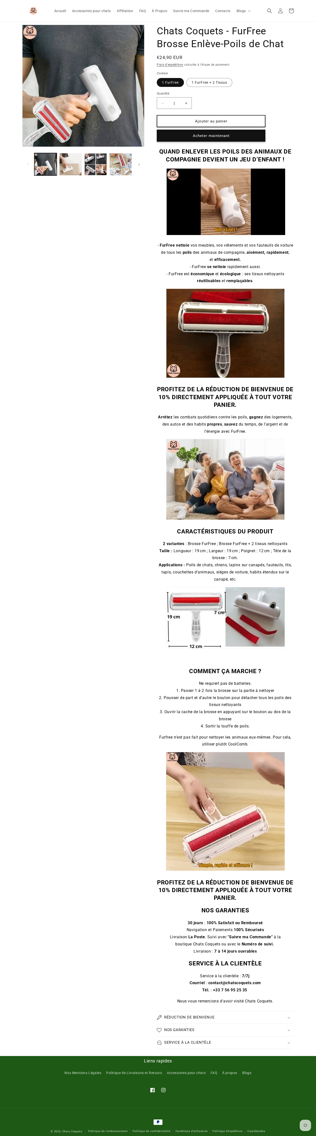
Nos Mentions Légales (82, 1073)
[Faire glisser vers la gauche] (27, 164)
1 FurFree (170, 82)
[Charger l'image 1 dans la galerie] (45, 164)
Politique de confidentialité (152, 1131)
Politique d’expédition (227, 1131)
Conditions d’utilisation (192, 1131)
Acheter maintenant (211, 136)
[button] (243, 10)
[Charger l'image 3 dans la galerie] (95, 164)
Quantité (163, 93)
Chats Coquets (72, 1131)
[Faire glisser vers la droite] (139, 164)
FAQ (214, 1073)
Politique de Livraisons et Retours (134, 1073)
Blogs (247, 1073)
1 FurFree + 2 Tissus (209, 82)
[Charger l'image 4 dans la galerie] (120, 164)
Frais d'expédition (170, 64)
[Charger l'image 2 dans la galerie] (70, 164)
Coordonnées (256, 1131)
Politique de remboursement (108, 1131)
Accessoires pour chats (186, 1073)
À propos (229, 1073)
